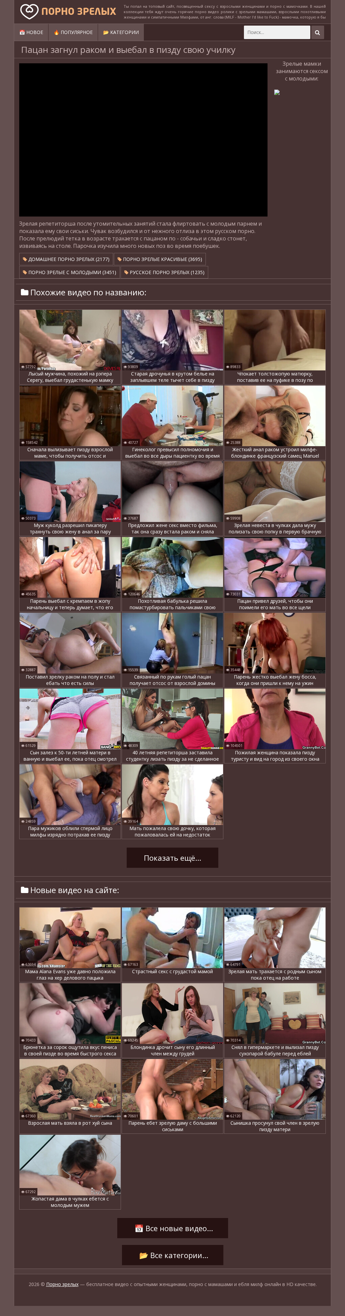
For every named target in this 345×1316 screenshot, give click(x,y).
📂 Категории (121, 32)
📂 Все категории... (172, 1255)
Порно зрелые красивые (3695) (162, 259)
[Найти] (317, 32)
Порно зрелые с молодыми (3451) (71, 272)
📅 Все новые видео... (172, 1228)
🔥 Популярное (73, 32)
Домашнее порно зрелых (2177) (68, 259)
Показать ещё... (172, 858)
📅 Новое (31, 32)
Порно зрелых (62, 1284)
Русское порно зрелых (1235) (166, 272)
